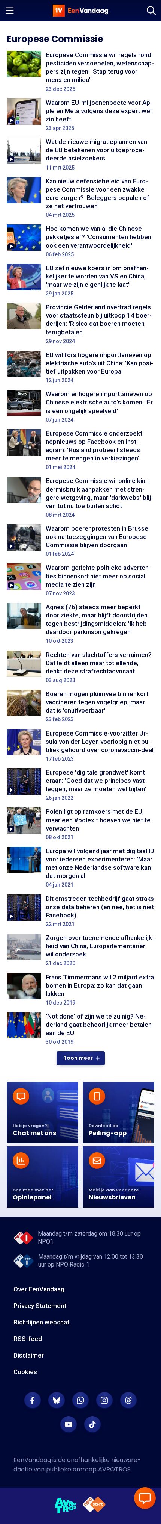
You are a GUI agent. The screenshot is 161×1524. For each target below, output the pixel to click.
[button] (81, 1058)
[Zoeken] (151, 11)
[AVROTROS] (65, 1506)
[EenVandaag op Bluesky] (56, 1400)
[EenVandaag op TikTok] (92, 1424)
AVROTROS (114, 1469)
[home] (80, 11)
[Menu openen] (9, 11)
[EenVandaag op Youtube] (68, 1424)
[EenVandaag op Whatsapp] (80, 1400)
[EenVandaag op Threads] (128, 1400)
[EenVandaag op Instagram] (104, 1400)
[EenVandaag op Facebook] (32, 1400)
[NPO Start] (94, 1506)
